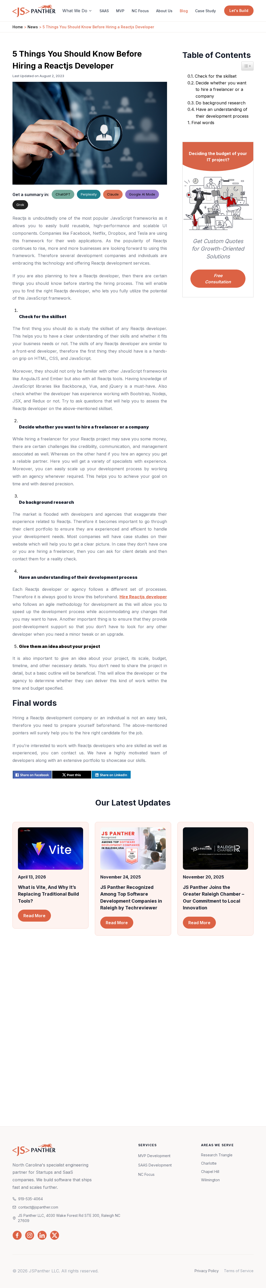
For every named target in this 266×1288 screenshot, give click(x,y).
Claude (113, 194)
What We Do (74, 10)
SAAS (104, 11)
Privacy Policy (207, 1271)
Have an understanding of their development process (222, 113)
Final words (202, 122)
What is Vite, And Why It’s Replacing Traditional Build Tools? (48, 894)
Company (207, 979)
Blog (184, 11)
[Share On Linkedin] (111, 775)
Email (151, 1002)
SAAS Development (155, 1165)
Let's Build (238, 10)
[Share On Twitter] (71, 775)
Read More (34, 915)
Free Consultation (218, 278)
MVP (120, 11)
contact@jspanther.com (48, 1046)
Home (17, 27)
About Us (164, 11)
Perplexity (89, 194)
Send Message (193, 1071)
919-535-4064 (39, 1058)
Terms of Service (239, 1271)
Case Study (205, 11)
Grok (20, 205)
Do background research (220, 102)
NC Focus (140, 11)
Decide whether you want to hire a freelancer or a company (221, 89)
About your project (164, 1026)
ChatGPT (63, 194)
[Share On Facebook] (32, 775)
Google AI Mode (142, 194)
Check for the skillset (215, 76)
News (33, 27)
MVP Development (154, 1155)
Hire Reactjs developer (143, 596)
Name (152, 979)
